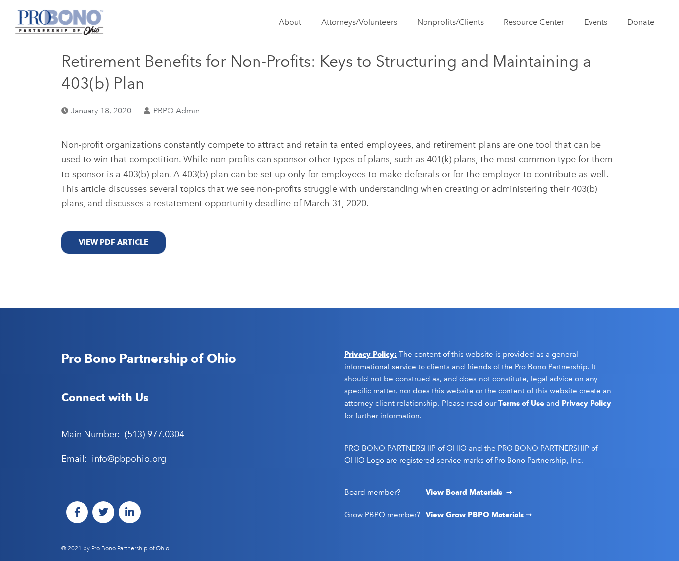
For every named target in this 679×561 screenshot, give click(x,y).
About (290, 22)
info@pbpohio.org (129, 458)
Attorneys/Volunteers (359, 22)
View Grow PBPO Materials (476, 514)
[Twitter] (103, 512)
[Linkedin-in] (130, 512)
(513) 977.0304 (154, 434)
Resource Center (534, 22)
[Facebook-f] (77, 512)
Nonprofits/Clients (450, 22)
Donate (640, 22)
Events (595, 22)
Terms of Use (521, 403)
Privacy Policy (586, 403)
